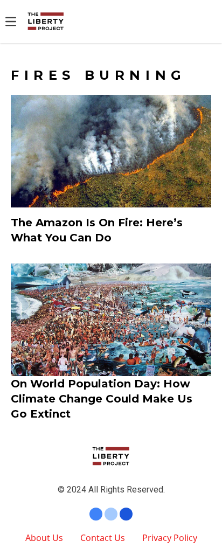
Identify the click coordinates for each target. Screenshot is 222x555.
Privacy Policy (169, 538)
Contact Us (102, 538)
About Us (44, 538)
